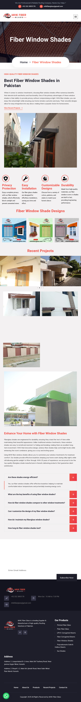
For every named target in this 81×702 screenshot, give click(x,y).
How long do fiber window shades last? (24, 528)
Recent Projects (49, 687)
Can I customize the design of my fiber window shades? (31, 511)
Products (36, 687)
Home (24, 62)
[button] (2, 271)
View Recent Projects (12, 108)
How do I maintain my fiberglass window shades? (29, 520)
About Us (25, 687)
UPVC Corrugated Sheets (66, 633)
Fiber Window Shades (65, 641)
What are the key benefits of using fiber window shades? (32, 494)
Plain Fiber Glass (63, 629)
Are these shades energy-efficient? (23, 477)
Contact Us (63, 687)
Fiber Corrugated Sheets (66, 637)
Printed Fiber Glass (64, 625)
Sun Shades (61, 651)
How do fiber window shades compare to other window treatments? (36, 503)
